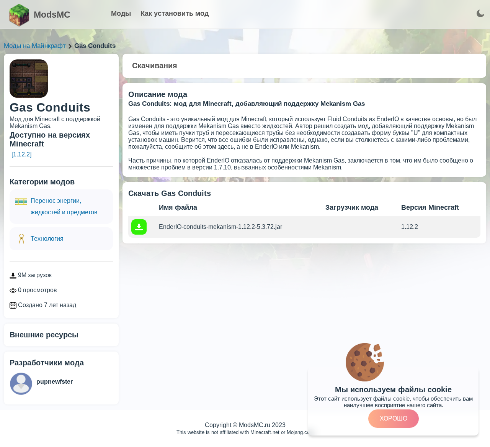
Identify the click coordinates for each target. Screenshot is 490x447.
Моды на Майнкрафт (35, 45)
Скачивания (154, 65)
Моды (121, 13)
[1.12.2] (21, 154)
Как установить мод (174, 13)
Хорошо (393, 418)
